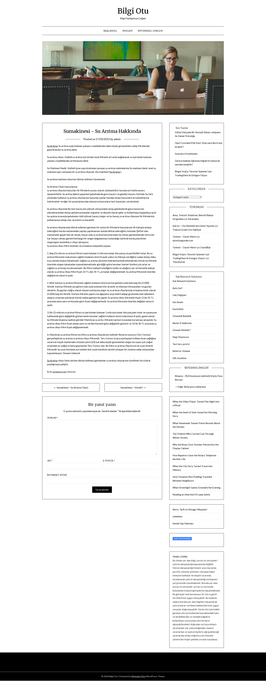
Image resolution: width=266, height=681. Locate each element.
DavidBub (205, 247)
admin (117, 139)
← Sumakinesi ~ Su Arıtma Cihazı (71, 387)
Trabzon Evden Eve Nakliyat (187, 229)
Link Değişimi (179, 295)
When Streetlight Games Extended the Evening (196, 487)
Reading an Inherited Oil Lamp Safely (191, 494)
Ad (49, 460)
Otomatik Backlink (182, 316)
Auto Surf (177, 288)
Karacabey (193, 218)
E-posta (109, 460)
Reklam (127, 30)
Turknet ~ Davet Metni (184, 236)
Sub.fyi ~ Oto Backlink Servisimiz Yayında (193, 225)
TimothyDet (179, 262)
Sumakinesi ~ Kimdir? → (133, 387)
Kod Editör (178, 309)
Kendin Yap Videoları (183, 523)
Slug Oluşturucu (181, 337)
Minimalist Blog (138, 676)
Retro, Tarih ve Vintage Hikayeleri (190, 509)
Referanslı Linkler (150, 30)
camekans (177, 516)
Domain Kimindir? (182, 330)
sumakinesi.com (59, 372)
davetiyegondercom (183, 240)
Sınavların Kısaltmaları (186, 153)
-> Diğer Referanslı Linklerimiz (190, 386)
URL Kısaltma (179, 358)
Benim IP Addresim (182, 323)
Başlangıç (110, 30)
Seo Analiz (178, 302)
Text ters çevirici (181, 344)
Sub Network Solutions (184, 281)
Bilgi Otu (133, 11)
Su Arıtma (52, 145)
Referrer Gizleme (181, 351)
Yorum (52, 417)
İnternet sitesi (57, 474)
